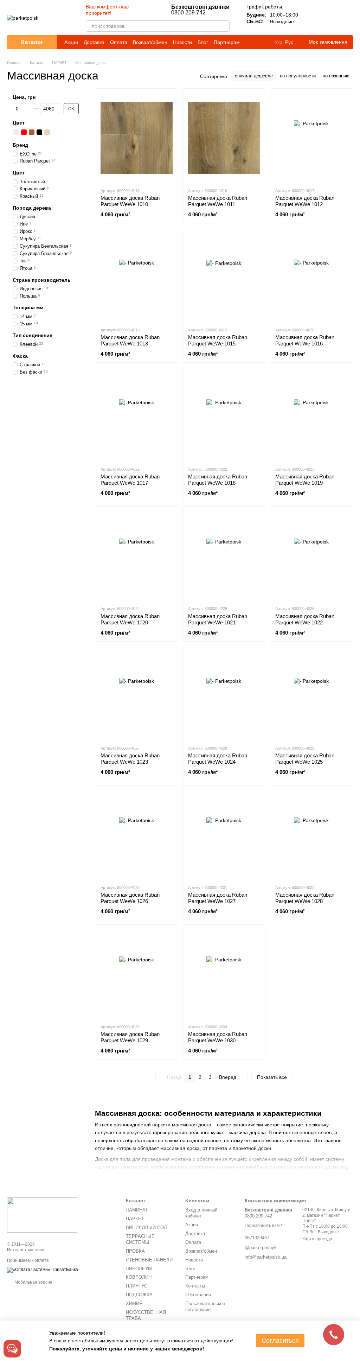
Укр (278, 42)
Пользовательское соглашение (205, 1306)
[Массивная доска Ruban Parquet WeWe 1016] (311, 277)
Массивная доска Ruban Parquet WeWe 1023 (130, 758)
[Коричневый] (31, 132)
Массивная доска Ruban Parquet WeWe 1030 (217, 1037)
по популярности (298, 75)
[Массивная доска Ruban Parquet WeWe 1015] (224, 277)
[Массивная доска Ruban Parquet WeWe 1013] (137, 277)
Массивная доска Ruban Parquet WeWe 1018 (217, 479)
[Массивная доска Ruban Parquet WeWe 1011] (224, 138)
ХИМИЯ (134, 1303)
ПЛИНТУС (136, 1286)
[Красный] (23, 132)
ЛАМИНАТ (137, 1210)
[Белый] (16, 132)
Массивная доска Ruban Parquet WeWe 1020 (130, 619)
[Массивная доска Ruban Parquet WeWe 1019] (311, 416)
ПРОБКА (135, 1251)
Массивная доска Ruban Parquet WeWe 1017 (130, 479)
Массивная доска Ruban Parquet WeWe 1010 (130, 201)
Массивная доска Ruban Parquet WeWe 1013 (130, 340)
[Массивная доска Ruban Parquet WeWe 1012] (311, 138)
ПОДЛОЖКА (139, 1294)
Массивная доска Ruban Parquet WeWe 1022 (304, 619)
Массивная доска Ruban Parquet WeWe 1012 (304, 201)
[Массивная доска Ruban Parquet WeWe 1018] (224, 416)
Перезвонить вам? (263, 1225)
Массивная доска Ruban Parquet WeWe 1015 (217, 340)
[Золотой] (47, 132)
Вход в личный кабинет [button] (201, 1213)
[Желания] (329, 17)
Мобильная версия (32, 1282)
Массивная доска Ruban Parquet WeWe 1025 (304, 758)
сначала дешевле (254, 75)
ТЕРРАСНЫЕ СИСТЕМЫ (140, 1239)
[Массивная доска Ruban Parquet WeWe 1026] (137, 835)
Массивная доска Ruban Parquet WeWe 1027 (217, 898)
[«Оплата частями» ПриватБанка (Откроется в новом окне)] (42, 1269)
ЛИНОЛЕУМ (139, 1268)
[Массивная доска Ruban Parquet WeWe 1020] (137, 556)
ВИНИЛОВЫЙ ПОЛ (146, 1227)
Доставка (94, 42)
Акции (71, 42)
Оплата (118, 42)
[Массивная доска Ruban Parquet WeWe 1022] (311, 556)
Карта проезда (317, 1238)
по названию (336, 75)
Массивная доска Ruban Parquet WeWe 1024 (217, 758)
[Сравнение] (310, 17)
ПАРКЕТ (135, 1218)
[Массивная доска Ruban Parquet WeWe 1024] (224, 695)
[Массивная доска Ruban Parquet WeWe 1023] (137, 695)
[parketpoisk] (42, 1214)
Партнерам (227, 42)
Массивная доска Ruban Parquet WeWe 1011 (217, 201)
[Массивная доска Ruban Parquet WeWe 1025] (311, 695)
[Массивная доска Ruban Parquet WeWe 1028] (311, 835)
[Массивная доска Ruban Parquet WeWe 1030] (224, 974)
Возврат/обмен (150, 42)
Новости (182, 42)
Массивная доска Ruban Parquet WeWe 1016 (304, 340)
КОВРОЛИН (139, 1277)
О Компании (198, 1294)
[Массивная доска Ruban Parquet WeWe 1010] (137, 138)
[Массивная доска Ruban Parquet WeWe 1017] (137, 416)
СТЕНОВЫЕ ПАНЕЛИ (149, 1260)
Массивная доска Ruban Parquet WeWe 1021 (217, 619)
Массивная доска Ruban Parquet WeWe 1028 (304, 898)
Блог (203, 42)
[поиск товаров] (224, 26)
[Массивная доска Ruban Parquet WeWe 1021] (224, 556)
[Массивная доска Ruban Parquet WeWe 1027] (224, 835)
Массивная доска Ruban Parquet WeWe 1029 (130, 1037)
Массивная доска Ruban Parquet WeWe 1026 (130, 898)
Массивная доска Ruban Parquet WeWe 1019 (304, 479)
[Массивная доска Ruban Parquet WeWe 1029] (137, 974)
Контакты (195, 1286)
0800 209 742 (200, 9)
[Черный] (39, 132)
